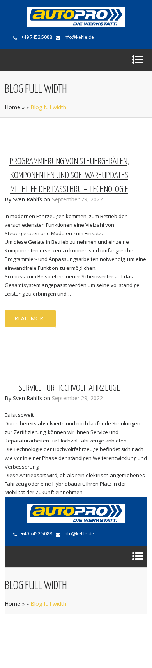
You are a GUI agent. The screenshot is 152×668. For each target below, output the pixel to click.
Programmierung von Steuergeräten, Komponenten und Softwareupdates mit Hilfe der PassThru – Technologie (69, 175)
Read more (30, 318)
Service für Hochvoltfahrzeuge (69, 388)
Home (12, 107)
